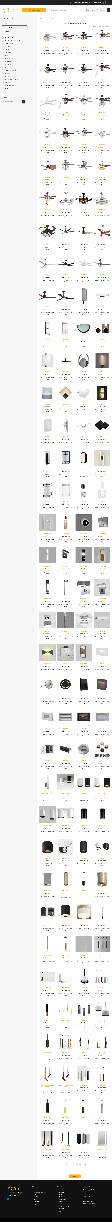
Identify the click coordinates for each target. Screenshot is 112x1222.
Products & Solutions (33, 10)
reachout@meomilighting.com (82, 2)
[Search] (108, 10)
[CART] (108, 2)
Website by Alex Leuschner (98, 1220)
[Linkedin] (70, 3)
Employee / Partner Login (58, 10)
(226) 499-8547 (97, 2)
